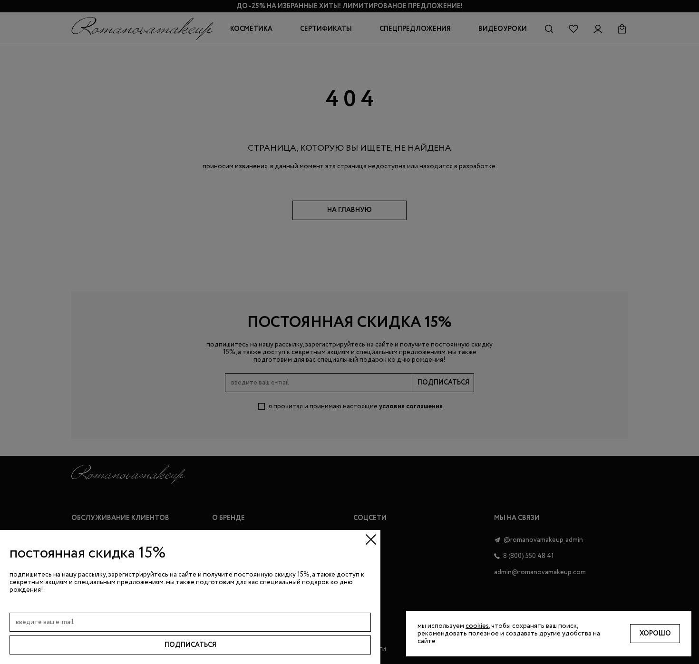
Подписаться (190, 645)
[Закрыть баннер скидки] (370, 539)
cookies (477, 626)
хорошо (655, 633)
